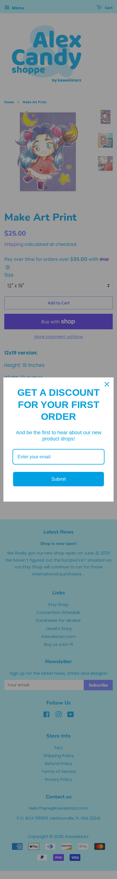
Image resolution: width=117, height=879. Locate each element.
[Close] (107, 384)
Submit (58, 479)
